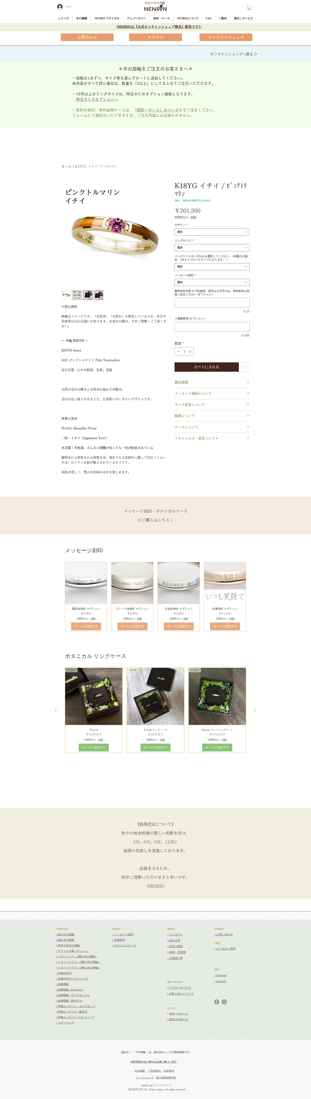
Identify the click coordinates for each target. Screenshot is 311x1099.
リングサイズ (184, 240)
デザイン (181, 224)
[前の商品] (56, 710)
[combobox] (212, 232)
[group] (155, 597)
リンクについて (145, 1077)
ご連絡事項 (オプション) (189, 318)
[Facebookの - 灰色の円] (216, 1001)
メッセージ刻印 (185, 275)
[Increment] (190, 351)
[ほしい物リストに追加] (245, 367)
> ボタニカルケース (124, 945)
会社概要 (140, 1070)
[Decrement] (178, 351)
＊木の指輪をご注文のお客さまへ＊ (155, 68)
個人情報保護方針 (166, 1077)
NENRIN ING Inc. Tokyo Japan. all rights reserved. (157, 1089)
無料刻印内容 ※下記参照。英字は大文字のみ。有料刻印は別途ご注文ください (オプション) (212, 292)
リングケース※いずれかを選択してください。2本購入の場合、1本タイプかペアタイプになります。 (211, 258)
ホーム (66, 166)
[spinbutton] (184, 351)
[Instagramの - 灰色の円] (224, 1001)
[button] (249, 7)
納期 (193, 217)
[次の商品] (255, 710)
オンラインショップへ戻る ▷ (234, 54)
